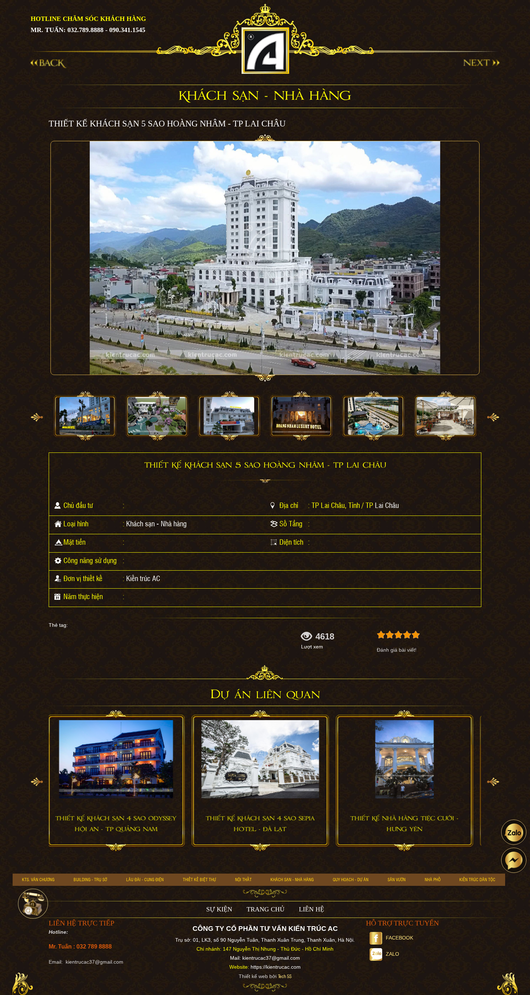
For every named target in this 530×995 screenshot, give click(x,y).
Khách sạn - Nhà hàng (156, 523)
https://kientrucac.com (276, 967)
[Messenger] (513, 860)
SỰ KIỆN (219, 909)
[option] (85, 416)
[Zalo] (513, 832)
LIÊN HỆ (311, 909)
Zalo (392, 954)
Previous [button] (37, 417)
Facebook (399, 938)
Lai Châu (387, 505)
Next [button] (493, 417)
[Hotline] (33, 903)
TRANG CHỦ (265, 909)
